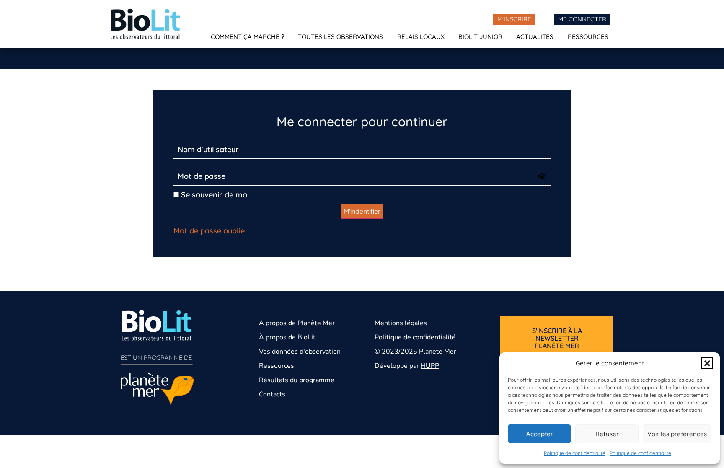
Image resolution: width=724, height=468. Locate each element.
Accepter (539, 434)
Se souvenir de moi (214, 194)
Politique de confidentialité (574, 453)
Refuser (607, 434)
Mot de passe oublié (209, 230)
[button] (707, 363)
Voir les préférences (677, 434)
